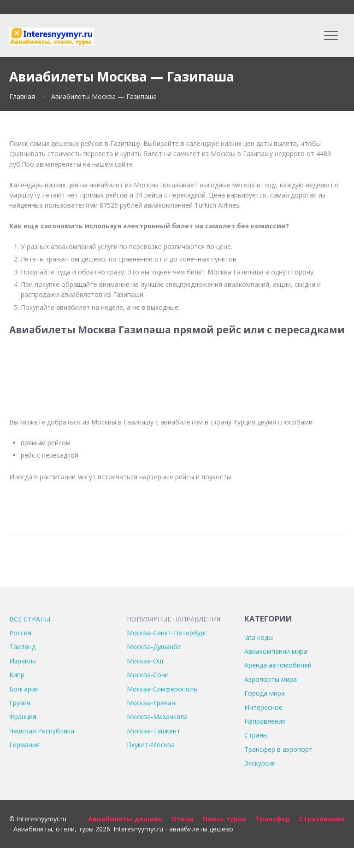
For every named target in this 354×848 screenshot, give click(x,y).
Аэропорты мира (270, 679)
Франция (22, 716)
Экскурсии (260, 763)
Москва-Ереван (151, 702)
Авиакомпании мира (275, 651)
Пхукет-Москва (151, 744)
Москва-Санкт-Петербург (167, 632)
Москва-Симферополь (162, 689)
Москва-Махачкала (157, 716)
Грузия (19, 702)
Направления (265, 721)
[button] (177, 370)
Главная (22, 96)
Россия (20, 632)
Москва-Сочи (148, 674)
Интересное (263, 707)
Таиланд (22, 646)
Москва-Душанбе (154, 646)
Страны (256, 735)
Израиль (22, 660)
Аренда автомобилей (278, 665)
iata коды (258, 637)
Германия (24, 744)
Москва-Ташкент (153, 730)
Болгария (24, 689)
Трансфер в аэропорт (278, 749)
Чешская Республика (41, 730)
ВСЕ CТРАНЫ (29, 619)
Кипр (16, 674)
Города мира (264, 693)
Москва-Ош (145, 660)
